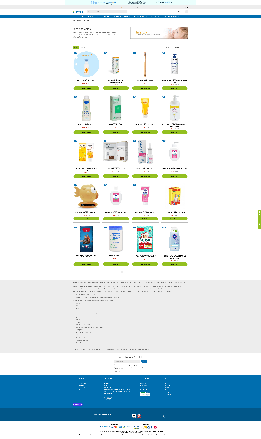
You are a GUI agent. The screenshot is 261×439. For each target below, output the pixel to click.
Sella (116, 253)
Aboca (115, 79)
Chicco (145, 79)
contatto (129, 391)
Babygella (174, 123)
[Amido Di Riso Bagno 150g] (116, 239)
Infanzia (79, 20)
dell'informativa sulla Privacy (129, 364)
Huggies (174, 211)
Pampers (86, 253)
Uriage (174, 79)
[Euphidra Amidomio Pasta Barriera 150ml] (145, 196)
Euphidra (175, 167)
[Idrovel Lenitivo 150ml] (116, 108)
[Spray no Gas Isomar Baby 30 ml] (145, 152)
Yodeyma (86, 79)
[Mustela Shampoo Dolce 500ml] (86, 108)
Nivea (174, 253)
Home (74, 20)
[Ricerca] (125, 12)
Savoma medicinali (116, 123)
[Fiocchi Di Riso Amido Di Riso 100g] (116, 152)
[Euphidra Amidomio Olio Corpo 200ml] (116, 196)
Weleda (145, 123)
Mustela (86, 123)
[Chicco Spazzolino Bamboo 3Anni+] (145, 64)
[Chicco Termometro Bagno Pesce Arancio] (86, 196)
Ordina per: (168, 47)
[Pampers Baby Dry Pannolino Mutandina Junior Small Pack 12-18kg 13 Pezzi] (145, 239)
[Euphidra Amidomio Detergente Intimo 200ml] (175, 152)
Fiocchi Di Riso (116, 167)
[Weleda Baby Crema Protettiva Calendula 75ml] (86, 152)
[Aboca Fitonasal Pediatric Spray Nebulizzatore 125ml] (116, 64)
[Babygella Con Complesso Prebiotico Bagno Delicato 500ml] (175, 108)
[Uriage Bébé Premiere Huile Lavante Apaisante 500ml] (175, 64)
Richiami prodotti (108, 393)
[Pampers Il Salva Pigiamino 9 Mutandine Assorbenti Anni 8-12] (86, 239)
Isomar (145, 167)
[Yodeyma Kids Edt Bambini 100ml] (86, 64)
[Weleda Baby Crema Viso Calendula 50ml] (145, 108)
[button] (259, 219)
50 (132, 271)
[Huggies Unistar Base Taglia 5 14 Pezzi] (175, 196)
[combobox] (107, 11)
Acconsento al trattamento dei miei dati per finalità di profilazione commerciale (129, 370)
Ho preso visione (125, 364)
